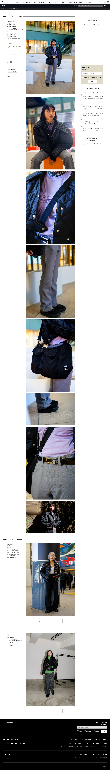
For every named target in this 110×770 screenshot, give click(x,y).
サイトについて (64, 746)
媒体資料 (76, 746)
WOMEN (93, 77)
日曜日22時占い (88, 739)
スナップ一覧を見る (12, 72)
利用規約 (87, 746)
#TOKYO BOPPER (12, 57)
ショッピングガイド (76, 757)
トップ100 (55, 2)
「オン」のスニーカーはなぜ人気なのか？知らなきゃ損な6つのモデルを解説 (93, 98)
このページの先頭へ (10, 722)
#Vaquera (10, 43)
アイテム (86, 754)
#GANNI (10, 51)
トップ (2, 8)
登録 (92, 81)
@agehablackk (15, 549)
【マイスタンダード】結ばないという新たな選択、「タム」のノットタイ (93, 129)
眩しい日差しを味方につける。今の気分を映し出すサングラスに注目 (93, 114)
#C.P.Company (11, 53)
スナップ (62, 2)
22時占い (49, 2)
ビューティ (28, 2)
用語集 (89, 2)
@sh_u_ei (14, 639)
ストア (34, 2)
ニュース (18, 2)
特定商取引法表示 (103, 757)
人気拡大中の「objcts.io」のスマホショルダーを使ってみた (93, 122)
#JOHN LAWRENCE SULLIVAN (15, 47)
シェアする (18, 62)
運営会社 (82, 746)
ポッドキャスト (82, 2)
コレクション (69, 2)
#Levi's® (17, 51)
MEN (85, 77)
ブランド (79, 754)
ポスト (75, 2)
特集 (23, 2)
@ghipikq (14, 26)
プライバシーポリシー (95, 746)
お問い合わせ (104, 746)
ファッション (91, 92)
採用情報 (71, 746)
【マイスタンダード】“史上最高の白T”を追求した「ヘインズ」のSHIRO (92, 107)
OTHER (100, 77)
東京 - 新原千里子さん (17, 8)
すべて (84, 24)
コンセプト (104, 754)
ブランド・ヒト (41, 2)
